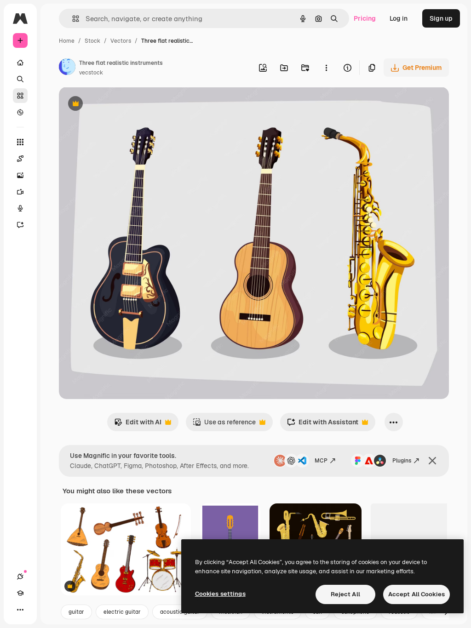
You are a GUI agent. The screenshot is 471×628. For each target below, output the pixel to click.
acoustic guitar (180, 612)
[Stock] (20, 95)
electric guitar (122, 612)
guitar (76, 612)
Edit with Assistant (322, 424)
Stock (92, 41)
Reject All (345, 594)
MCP (321, 460)
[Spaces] (20, 158)
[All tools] (20, 142)
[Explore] (20, 112)
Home (67, 41)
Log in (399, 18)
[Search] (20, 79)
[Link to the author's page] (67, 68)
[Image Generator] (20, 175)
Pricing (365, 18)
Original (118, 104)
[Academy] (20, 593)
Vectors (120, 41)
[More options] (326, 67)
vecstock (91, 72)
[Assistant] (20, 224)
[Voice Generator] (20, 208)
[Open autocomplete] (72, 18)
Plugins (401, 460)
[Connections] (20, 576)
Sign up (441, 18)
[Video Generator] (20, 191)
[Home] (20, 62)
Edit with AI (137, 424)
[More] (20, 609)
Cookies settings (220, 594)
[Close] (432, 460)
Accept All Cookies (416, 594)
